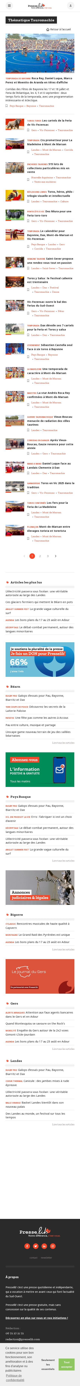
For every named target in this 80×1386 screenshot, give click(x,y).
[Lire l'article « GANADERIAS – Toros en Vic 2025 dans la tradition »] (15, 487)
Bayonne (31, 105)
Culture (64, 201)
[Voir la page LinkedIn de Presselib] (44, 1246)
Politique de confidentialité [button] (15, 1378)
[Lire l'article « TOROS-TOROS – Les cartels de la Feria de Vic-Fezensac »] (15, 124)
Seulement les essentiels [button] (48, 1364)
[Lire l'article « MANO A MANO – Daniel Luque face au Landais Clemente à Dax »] (15, 467)
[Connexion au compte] (70, 6)
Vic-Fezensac (47, 130)
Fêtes (61, 311)
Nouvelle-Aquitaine (42, 177)
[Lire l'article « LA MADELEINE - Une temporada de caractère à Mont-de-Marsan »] (15, 373)
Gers (34, 130)
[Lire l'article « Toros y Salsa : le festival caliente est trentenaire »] (15, 282)
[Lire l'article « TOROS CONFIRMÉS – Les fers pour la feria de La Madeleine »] (15, 506)
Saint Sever (48, 268)
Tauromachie (46, 105)
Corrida (68, 149)
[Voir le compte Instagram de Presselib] (53, 1246)
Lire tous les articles (63, 742)
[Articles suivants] (55, 556)
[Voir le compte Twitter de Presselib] (36, 1246)
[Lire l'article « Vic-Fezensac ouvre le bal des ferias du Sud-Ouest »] (15, 305)
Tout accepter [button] (66, 1364)
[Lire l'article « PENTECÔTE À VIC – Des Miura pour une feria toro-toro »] (15, 215)
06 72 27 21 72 (15, 1333)
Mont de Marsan (51, 149)
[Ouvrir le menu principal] (9, 6)
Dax (44, 287)
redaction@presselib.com (23, 1339)
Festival (54, 287)
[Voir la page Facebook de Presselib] (27, 1246)
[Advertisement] (40, 1174)
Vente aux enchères (45, 181)
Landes (35, 149)
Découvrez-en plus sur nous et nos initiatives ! (37, 1318)
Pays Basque (16, 105)
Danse (55, 291)
